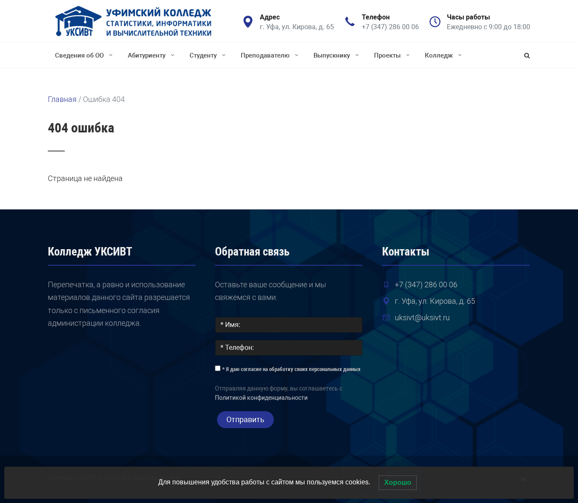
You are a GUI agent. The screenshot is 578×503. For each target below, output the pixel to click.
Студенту (203, 55)
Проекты (387, 55)
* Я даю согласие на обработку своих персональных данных (291, 369)
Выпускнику (332, 55)
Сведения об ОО (79, 55)
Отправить (245, 419)
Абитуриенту (146, 55)
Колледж (439, 55)
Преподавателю (265, 55)
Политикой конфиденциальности (261, 397)
